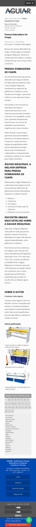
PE (28, 400)
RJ (5, 400)
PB (20, 407)
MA (10, 407)
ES (12, 400)
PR (19, 400)
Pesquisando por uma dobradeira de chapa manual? (17, 388)
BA (6, 404)
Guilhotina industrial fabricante (13, 26)
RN (26, 407)
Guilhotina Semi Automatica (14, 367)
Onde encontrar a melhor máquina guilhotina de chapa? (17, 346)
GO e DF (14, 404)
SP (15, 400)
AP (6, 407)
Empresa (18, 483)
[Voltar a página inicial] (18, 11)
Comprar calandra (10, 30)
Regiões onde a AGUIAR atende (18, 396)
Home (18, 477)
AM (19, 404)
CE (9, 404)
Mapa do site (18, 494)
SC (22, 400)
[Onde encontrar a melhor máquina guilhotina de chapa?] (18, 335)
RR (6, 411)
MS (17, 407)
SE (9, 411)
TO (12, 411)
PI (23, 407)
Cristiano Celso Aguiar (22, 44)
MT (13, 407)
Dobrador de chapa (10, 28)
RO (29, 407)
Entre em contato (18, 488)
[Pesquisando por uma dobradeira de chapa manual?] (18, 377)
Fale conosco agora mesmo (18, 525)
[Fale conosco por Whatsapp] (29, 520)
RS (25, 400)
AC (25, 404)
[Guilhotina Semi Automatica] (18, 357)
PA (22, 404)
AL (29, 404)
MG (9, 400)
